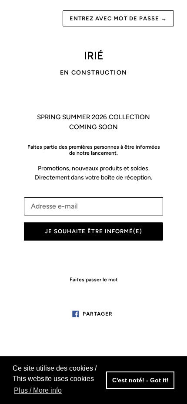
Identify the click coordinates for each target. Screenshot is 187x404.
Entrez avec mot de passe (118, 18)
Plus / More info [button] (38, 390)
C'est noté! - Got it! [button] (140, 380)
